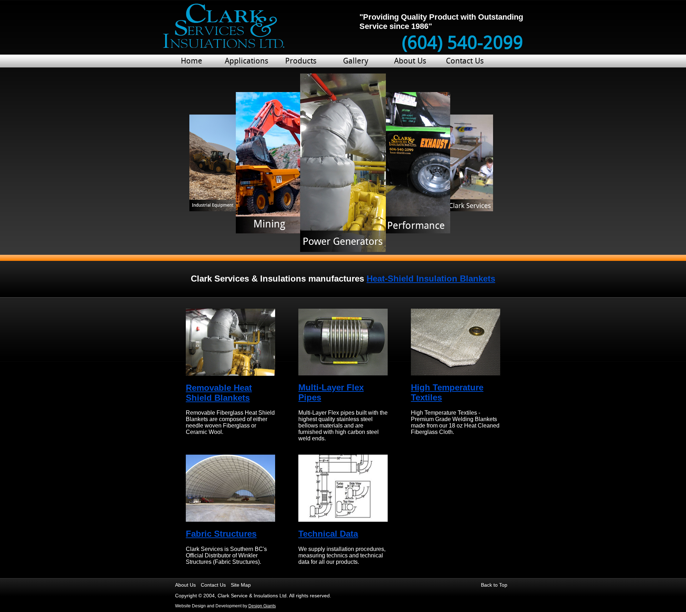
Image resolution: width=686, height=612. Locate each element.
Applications (246, 61)
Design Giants (262, 605)
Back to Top (494, 585)
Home (191, 61)
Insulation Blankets (431, 278)
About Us (410, 61)
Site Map (241, 585)
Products (301, 61)
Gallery (355, 61)
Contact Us (465, 61)
